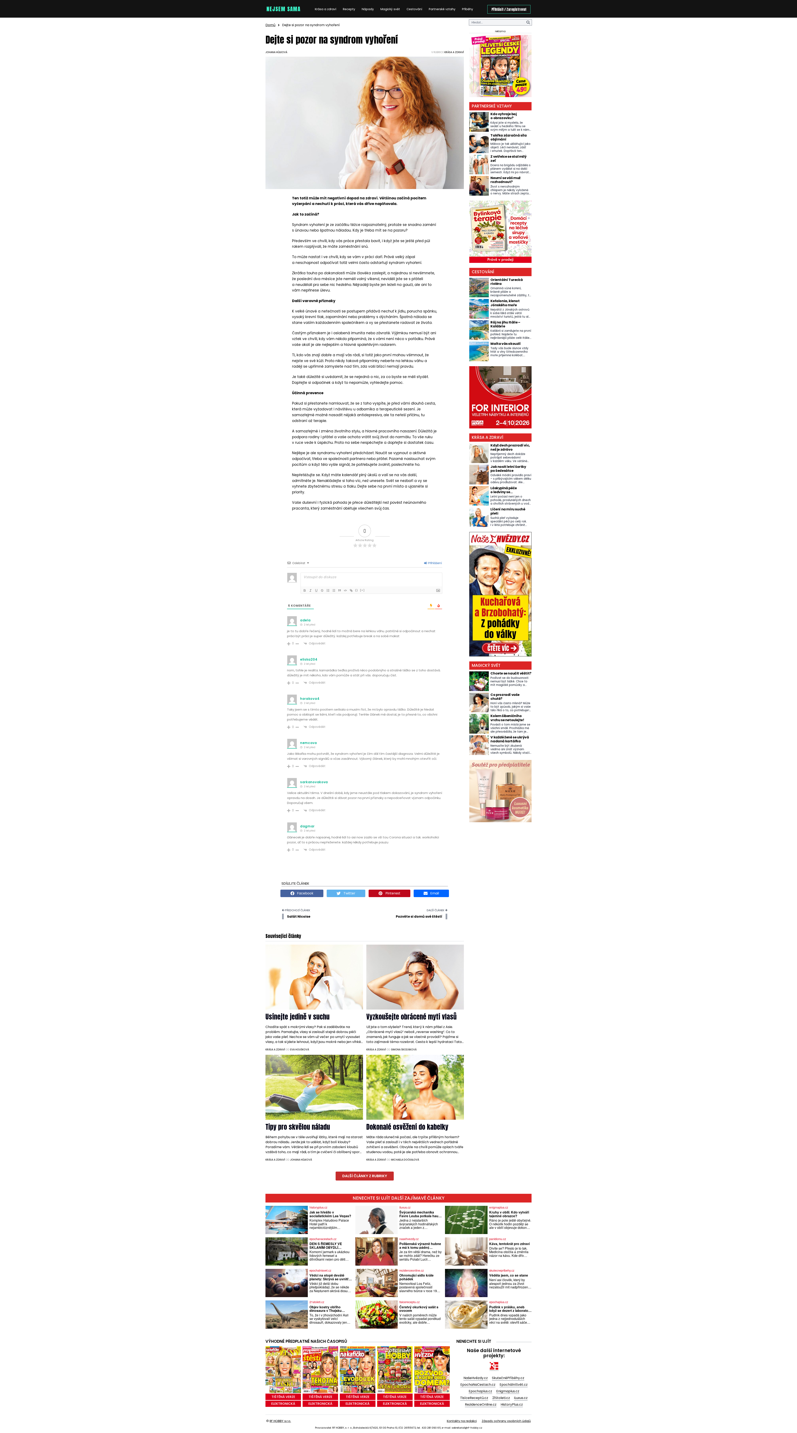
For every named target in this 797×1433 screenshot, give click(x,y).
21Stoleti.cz (501, 1397)
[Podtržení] (316, 590)
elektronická (283, 1403)
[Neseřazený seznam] (334, 590)
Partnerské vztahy (442, 9)
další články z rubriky (364, 1175)
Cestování (414, 9)
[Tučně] (305, 590)
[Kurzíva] (310, 590)
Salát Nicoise (298, 916)
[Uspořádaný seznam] (328, 590)
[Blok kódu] (345, 590)
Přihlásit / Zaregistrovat (508, 9)
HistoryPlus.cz (512, 1404)
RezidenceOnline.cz (480, 1404)
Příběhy (467, 9)
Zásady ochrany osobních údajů (506, 1421)
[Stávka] (322, 590)
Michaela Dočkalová (405, 1159)
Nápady (368, 9)
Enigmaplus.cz (507, 1391)
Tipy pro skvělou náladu (297, 1127)
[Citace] (339, 590)
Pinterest (392, 893)
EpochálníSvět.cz (514, 1384)
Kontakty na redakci (462, 1421)
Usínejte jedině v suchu (297, 1017)
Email (434, 893)
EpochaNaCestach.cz (477, 1384)
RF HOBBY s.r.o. (280, 1421)
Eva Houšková (299, 1049)
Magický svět (390, 9)
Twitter (349, 893)
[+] (362, 590)
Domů (270, 25)
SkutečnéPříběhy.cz (508, 1378)
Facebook (304, 893)
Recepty (349, 9)
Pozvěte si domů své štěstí (419, 916)
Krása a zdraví (325, 9)
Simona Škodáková (404, 1049)
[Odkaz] (351, 590)
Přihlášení (434, 563)
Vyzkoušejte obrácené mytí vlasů (411, 1017)
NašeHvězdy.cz (475, 1378)
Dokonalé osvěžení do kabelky (407, 1127)
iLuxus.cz (521, 1397)
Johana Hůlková (276, 52)
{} (356, 590)
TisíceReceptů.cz (474, 1397)
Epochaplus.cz (480, 1391)
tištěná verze (283, 1396)
